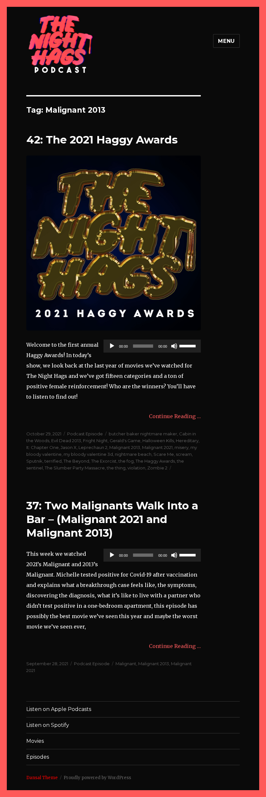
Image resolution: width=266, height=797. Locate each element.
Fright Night (95, 440)
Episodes (37, 757)
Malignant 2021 (157, 447)
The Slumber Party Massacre (75, 467)
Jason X (69, 447)
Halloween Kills (158, 440)
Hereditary (187, 440)
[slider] (188, 345)
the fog (126, 461)
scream (184, 454)
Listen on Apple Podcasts (58, 709)
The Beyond (76, 461)
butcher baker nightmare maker (143, 433)
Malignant (125, 663)
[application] (152, 346)
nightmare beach (133, 454)
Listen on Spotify (47, 725)
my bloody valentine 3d (88, 454)
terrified (53, 461)
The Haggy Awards (155, 461)
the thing (116, 467)
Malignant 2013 (124, 447)
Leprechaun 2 (93, 447)
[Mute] (174, 346)
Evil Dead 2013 (66, 440)
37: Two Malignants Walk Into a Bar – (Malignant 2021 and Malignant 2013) (112, 519)
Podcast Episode (85, 433)
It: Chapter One (42, 447)
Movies (35, 741)
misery (181, 447)
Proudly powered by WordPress (97, 777)
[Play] (112, 346)
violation (136, 467)
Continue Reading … (175, 416)
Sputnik (34, 461)
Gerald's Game (125, 440)
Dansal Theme (42, 777)
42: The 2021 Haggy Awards (102, 139)
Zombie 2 (157, 467)
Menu (226, 41)
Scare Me (163, 454)
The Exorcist (103, 461)
